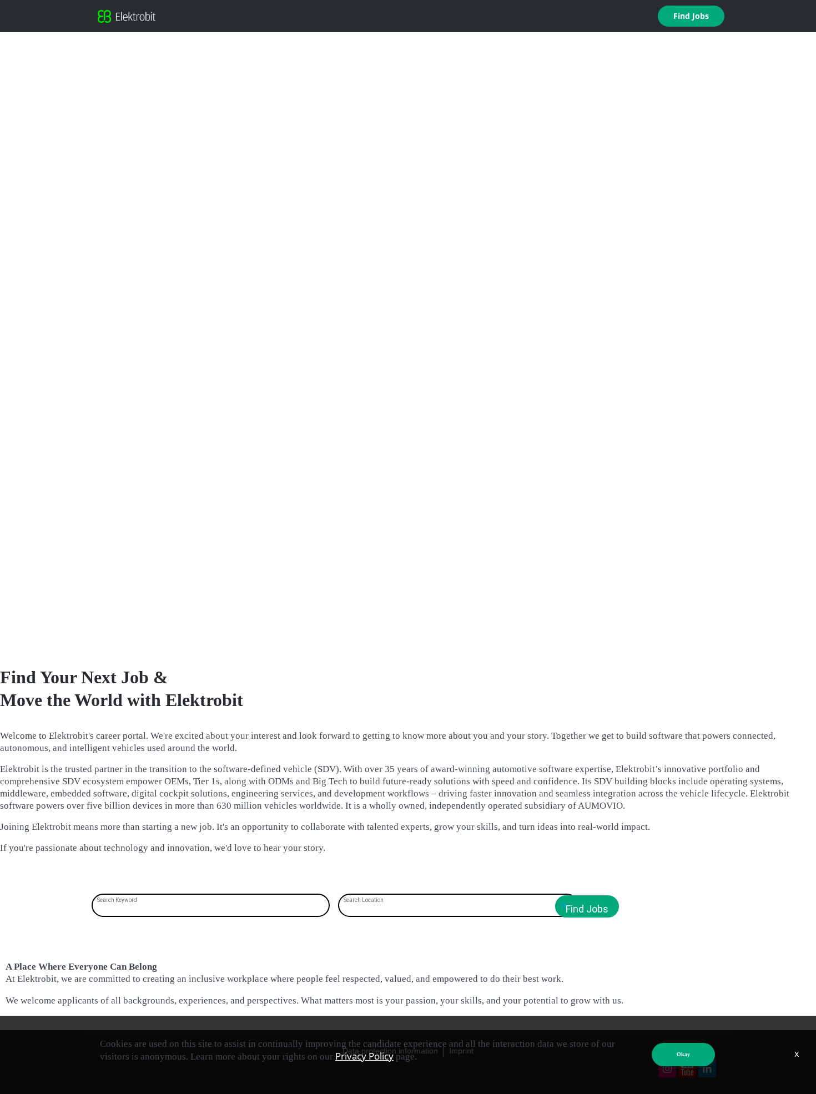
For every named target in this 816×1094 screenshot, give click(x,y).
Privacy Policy (364, 1056)
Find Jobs (691, 16)
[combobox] (211, 906)
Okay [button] (683, 1054)
